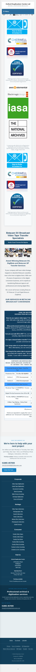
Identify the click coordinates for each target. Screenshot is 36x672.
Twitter (11, 640)
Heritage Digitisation (18, 496)
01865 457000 (8, 463)
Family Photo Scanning (18, 544)
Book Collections (18, 516)
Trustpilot (25, 648)
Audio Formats (18, 524)
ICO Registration (25, 646)
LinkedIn (24, 640)
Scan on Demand (18, 499)
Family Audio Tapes (18, 536)
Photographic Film (18, 511)
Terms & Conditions (16, 646)
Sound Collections (18, 514)
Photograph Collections (18, 522)
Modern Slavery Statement (9, 648)
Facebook (17, 640)
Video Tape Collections (18, 509)
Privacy (8, 646)
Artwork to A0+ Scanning (18, 549)
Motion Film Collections (18, 519)
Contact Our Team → (9, 470)
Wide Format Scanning (18, 494)
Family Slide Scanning (18, 542)
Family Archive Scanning (18, 547)
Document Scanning (18, 489)
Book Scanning (18, 491)
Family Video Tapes (18, 534)
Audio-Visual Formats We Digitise (18, 242)
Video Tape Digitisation (18, 484)
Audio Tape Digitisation (18, 486)
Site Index (30, 648)
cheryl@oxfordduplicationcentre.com (12, 465)
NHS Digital (19, 648)
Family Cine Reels (18, 539)
